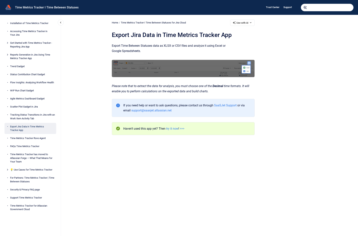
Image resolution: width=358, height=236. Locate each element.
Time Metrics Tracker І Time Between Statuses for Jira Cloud (153, 22)
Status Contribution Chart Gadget (27, 74)
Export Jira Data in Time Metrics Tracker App (27, 128)
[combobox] (327, 7)
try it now (172, 128)
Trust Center (272, 7)
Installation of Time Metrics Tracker (29, 23)
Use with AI (242, 22)
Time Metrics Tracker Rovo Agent (28, 138)
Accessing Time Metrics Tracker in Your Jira (28, 33)
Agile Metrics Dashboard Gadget (27, 98)
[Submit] (305, 8)
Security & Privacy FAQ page (25, 189)
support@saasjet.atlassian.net (151, 110)
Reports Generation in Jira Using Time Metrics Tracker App (30, 56)
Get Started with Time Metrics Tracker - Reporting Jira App (31, 44)
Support (287, 7)
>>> (182, 128)
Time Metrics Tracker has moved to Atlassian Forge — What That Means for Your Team (31, 158)
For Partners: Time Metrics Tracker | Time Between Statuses (32, 179)
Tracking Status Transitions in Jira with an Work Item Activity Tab (32, 116)
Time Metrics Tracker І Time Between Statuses (47, 7)
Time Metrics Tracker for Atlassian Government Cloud (28, 207)
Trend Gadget (17, 66)
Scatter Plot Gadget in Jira (24, 106)
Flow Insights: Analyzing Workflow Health (32, 82)
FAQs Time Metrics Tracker (24, 146)
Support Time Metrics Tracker (26, 197)
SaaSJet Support (225, 105)
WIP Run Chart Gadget (22, 90)
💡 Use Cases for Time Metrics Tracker (31, 169)
